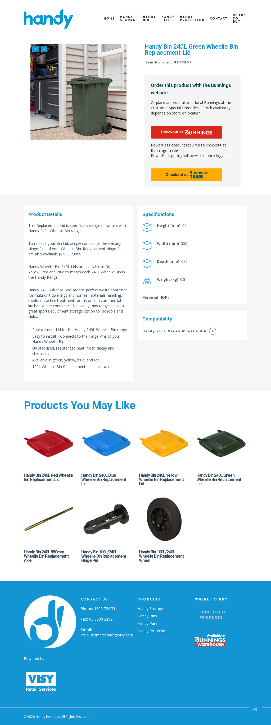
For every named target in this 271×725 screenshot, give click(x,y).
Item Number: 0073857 (168, 62)
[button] (221, 614)
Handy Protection (153, 630)
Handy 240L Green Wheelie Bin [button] (174, 331)
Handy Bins (147, 615)
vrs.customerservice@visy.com (107, 634)
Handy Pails (147, 623)
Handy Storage (150, 608)
